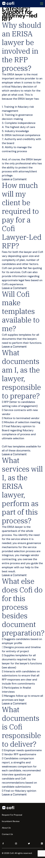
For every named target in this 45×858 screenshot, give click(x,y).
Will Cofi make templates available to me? (21, 311)
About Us (6, 827)
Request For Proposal (12, 814)
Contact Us (7, 834)
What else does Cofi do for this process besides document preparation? (23, 606)
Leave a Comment (14, 179)
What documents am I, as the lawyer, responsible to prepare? (21, 374)
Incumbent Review (10, 821)
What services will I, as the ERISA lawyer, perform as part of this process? (22, 490)
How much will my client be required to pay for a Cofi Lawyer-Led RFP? (21, 215)
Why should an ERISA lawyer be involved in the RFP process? (21, 46)
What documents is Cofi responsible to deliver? (21, 727)
